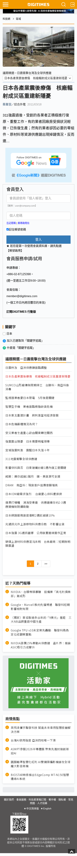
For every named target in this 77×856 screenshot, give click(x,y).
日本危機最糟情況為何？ (21, 424)
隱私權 (62, 799)
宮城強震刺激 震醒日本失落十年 (27, 450)
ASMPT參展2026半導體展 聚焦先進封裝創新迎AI (40, 751)
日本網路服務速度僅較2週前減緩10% (30, 515)
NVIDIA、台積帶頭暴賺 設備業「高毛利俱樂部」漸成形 (41, 594)
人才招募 (42, 803)
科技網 (6, 18)
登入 (38, 239)
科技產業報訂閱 (37, 799)
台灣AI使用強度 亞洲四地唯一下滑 (33, 740)
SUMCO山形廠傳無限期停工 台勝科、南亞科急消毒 (37, 387)
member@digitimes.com (21, 296)
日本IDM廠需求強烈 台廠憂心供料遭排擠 (33, 494)
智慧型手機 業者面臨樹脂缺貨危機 (29, 407)
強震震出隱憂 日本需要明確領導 (27, 441)
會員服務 (21, 799)
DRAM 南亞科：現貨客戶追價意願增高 (31, 485)
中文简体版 (32, 808)
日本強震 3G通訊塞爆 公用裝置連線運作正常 (35, 533)
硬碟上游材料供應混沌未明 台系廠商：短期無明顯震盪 (37, 544)
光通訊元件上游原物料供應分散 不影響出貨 (34, 524)
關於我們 (9, 799)
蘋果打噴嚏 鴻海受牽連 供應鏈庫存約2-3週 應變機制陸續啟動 (37, 504)
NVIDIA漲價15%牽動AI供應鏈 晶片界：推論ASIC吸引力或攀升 (41, 645)
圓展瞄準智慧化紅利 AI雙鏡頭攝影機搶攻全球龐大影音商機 (40, 764)
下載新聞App (19, 813)
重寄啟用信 (23, 223)
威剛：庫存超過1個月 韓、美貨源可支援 (32, 476)
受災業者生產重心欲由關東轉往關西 (29, 433)
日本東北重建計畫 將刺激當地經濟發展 (32, 415)
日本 (9, 333)
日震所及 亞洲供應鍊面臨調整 (26, 368)
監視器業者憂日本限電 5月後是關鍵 (29, 398)
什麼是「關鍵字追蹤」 (21, 347)
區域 (18, 18)
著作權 (52, 799)
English (47, 808)
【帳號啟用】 (15, 250)
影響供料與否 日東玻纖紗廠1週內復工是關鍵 (35, 468)
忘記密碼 (11, 223)
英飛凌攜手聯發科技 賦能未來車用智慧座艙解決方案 (41, 730)
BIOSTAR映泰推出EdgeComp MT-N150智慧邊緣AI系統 (40, 777)
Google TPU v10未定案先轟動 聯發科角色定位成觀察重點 (40, 632)
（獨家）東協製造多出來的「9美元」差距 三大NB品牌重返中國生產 (41, 620)
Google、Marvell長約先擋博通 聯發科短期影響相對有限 (40, 607)
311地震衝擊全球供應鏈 (21, 459)
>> (45, 563)
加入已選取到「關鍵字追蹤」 (25, 340)
